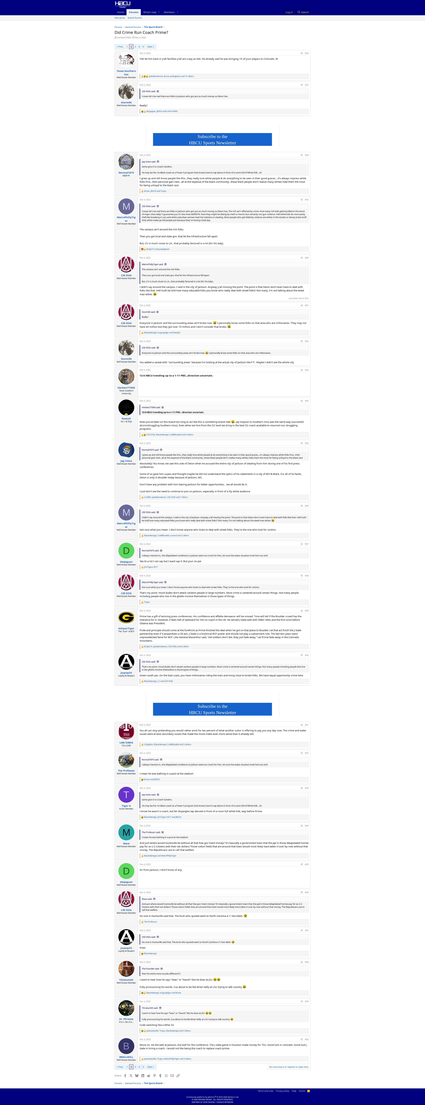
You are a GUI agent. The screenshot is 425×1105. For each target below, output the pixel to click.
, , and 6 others (166, 646)
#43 (307, 788)
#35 (307, 443)
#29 (307, 199)
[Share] (301, 53)
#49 (307, 1001)
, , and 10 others (171, 76)
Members (169, 12)
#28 (307, 155)
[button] (159, 12)
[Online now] (126, 414)
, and (162, 111)
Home (120, 12)
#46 (307, 892)
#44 (307, 825)
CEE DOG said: (149, 91)
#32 (307, 341)
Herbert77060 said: (151, 407)
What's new (149, 12)
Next (149, 46)
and (158, 249)
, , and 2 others (166, 535)
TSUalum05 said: (150, 1007)
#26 (307, 53)
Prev (121, 46)
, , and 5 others (167, 744)
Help (294, 1090)
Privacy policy (282, 1090)
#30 (307, 257)
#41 (307, 724)
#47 (307, 930)
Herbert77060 (124, 37)
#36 (307, 505)
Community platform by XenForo (212, 1097)
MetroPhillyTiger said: (152, 264)
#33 (307, 369)
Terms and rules (265, 1090)
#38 (307, 575)
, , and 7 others (166, 497)
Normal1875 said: (150, 449)
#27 (307, 84)
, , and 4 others (169, 434)
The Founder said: (150, 968)
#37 (307, 544)
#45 (307, 864)
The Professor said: (151, 832)
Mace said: (147, 898)
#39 (307, 610)
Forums (133, 12)
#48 (307, 962)
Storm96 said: (148, 311)
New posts (120, 17)
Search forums (135, 17)
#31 (307, 305)
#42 (307, 753)
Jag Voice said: (149, 161)
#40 (307, 655)
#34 (307, 400)
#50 (307, 1039)
